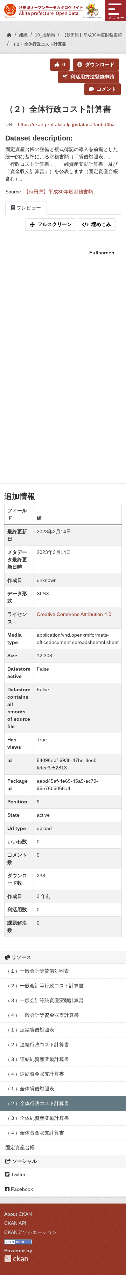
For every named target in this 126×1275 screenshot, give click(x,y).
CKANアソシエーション (30, 1232)
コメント (106, 89)
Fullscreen (101, 252)
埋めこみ (101, 224)
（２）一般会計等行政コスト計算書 (44, 985)
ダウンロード (99, 64)
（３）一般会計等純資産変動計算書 (44, 1000)
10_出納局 (45, 35)
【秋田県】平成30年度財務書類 (92, 35)
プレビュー (28, 208)
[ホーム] (9, 35)
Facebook (21, 1189)
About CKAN (18, 1214)
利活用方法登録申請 (92, 77)
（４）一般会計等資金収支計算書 (42, 1015)
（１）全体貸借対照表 (29, 1088)
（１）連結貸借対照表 (29, 1030)
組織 (23, 35)
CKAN (16, 1258)
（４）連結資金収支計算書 (34, 1074)
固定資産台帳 (20, 1147)
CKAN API (15, 1223)
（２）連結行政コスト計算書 (37, 1044)
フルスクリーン (54, 224)
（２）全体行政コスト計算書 (39, 44)
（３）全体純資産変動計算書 (37, 1118)
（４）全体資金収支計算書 (34, 1133)
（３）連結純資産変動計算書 (37, 1059)
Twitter (17, 1174)
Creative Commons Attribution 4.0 (74, 614)
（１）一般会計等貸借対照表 (37, 971)
